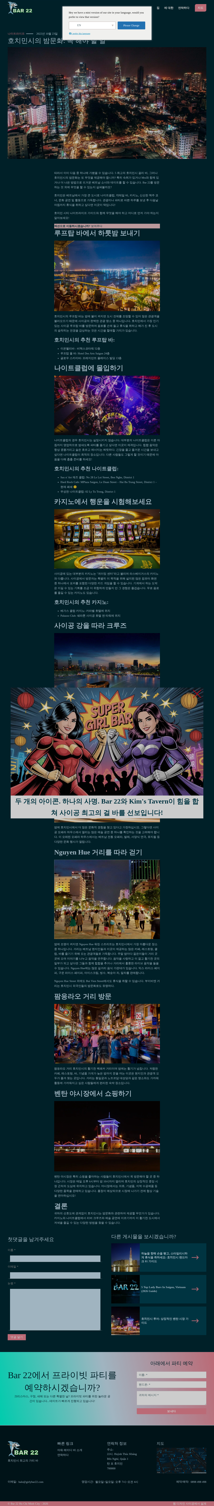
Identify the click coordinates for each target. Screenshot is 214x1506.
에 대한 (168, 7)
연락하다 (183, 7)
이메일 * (13, 1266)
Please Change (131, 25)
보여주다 (96, 226)
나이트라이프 (16, 33)
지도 (201, 7)
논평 (12, 1283)
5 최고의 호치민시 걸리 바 (131, 173)
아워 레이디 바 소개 (69, 1450)
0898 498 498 (198, 1481)
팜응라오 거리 (63, 1068)
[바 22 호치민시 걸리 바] (20, 8)
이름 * (12, 1250)
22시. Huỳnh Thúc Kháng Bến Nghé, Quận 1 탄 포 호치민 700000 (122, 1461)
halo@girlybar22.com (30, 1481)
